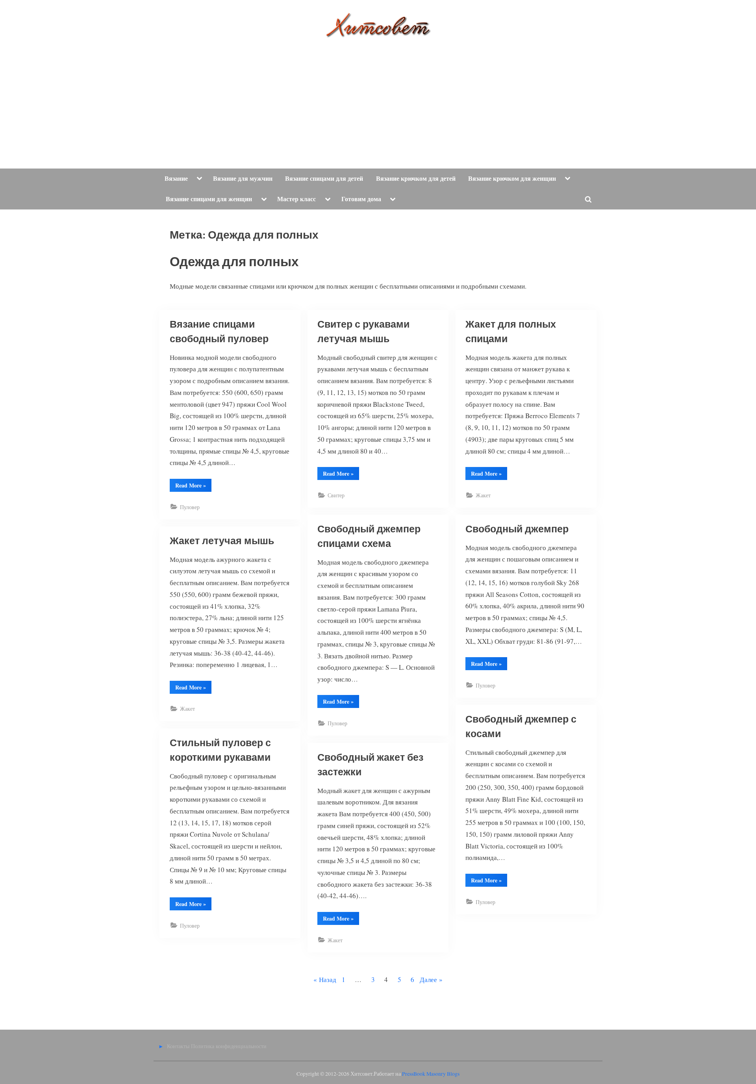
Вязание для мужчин (242, 178)
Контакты (178, 1046)
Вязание (176, 178)
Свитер (336, 495)
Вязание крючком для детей (416, 178)
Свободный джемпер (517, 529)
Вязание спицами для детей (324, 178)
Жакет (483, 495)
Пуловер (190, 507)
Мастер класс (296, 199)
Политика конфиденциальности (229, 1046)
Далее (428, 979)
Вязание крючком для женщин (512, 178)
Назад (327, 979)
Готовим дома (361, 199)
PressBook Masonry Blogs (431, 1073)
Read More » (193, 486)
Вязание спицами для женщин (209, 199)
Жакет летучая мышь (222, 541)
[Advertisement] (378, 97)
